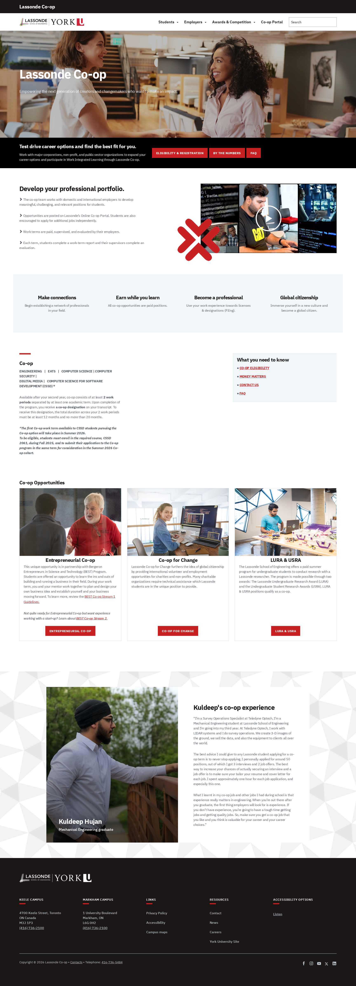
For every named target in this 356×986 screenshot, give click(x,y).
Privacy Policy (156, 913)
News (214, 922)
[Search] (313, 22)
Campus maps (156, 932)
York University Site (224, 941)
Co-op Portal (272, 22)
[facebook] (305, 964)
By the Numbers (227, 153)
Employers (193, 22)
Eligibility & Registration (180, 153)
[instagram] (311, 964)
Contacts (76, 962)
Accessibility (155, 922)
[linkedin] (334, 964)
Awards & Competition (231, 22)
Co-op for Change (178, 631)
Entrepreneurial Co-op (70, 631)
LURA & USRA (285, 631)
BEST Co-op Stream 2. (92, 618)
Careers (215, 932)
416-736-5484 (112, 962)
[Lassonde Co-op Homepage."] (51, 22)
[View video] (268, 218)
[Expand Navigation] (177, 22)
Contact (215, 913)
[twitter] (327, 964)
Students (166, 22)
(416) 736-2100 (31, 928)
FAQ (254, 153)
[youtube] (319, 964)
